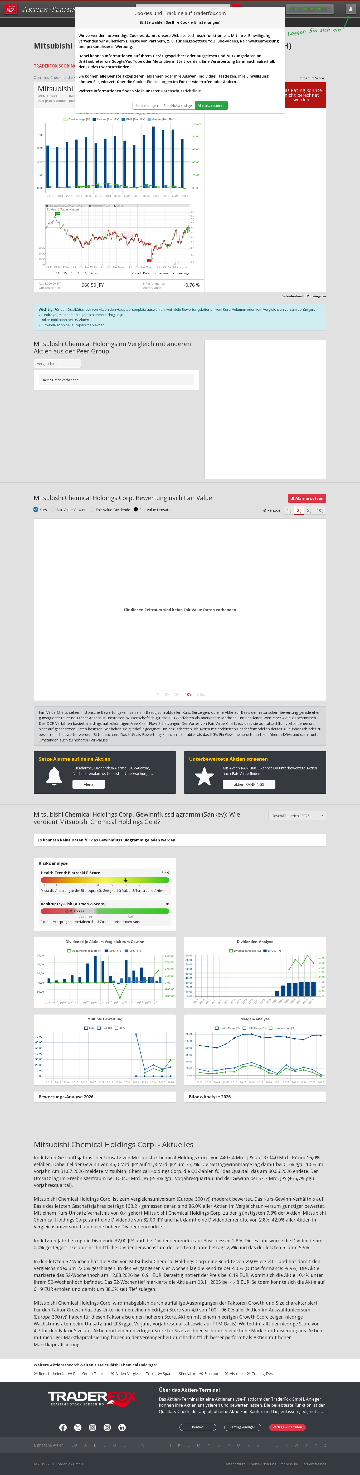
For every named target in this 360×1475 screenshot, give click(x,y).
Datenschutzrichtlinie (181, 90)
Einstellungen (146, 105)
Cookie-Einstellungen (152, 81)
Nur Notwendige (178, 105)
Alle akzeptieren (211, 105)
